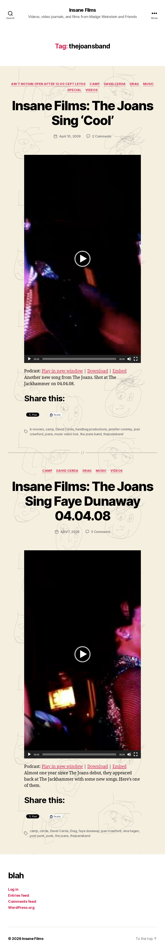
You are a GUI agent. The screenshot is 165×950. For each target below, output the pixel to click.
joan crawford (111, 831)
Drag (134, 84)
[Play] (29, 359)
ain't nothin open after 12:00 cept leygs (48, 84)
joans (49, 434)
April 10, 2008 (69, 136)
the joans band (91, 434)
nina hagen (131, 831)
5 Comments (100, 532)
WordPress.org (21, 907)
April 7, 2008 (70, 532)
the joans (61, 836)
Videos (92, 90)
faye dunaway (89, 831)
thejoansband (113, 434)
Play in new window (62, 371)
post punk (37, 836)
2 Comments (101, 136)
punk (49, 836)
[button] (82, 259)
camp (95, 84)
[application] (82, 259)
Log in (13, 889)
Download (97, 371)
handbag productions (91, 429)
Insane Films (82, 10)
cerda (44, 831)
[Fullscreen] (136, 359)
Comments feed (22, 901)
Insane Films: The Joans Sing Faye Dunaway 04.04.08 (82, 500)
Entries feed (18, 895)
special (74, 90)
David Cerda (115, 84)
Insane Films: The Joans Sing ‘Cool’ (82, 113)
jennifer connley (120, 429)
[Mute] (129, 359)
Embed (119, 371)
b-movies (37, 429)
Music (148, 84)
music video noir (66, 434)
